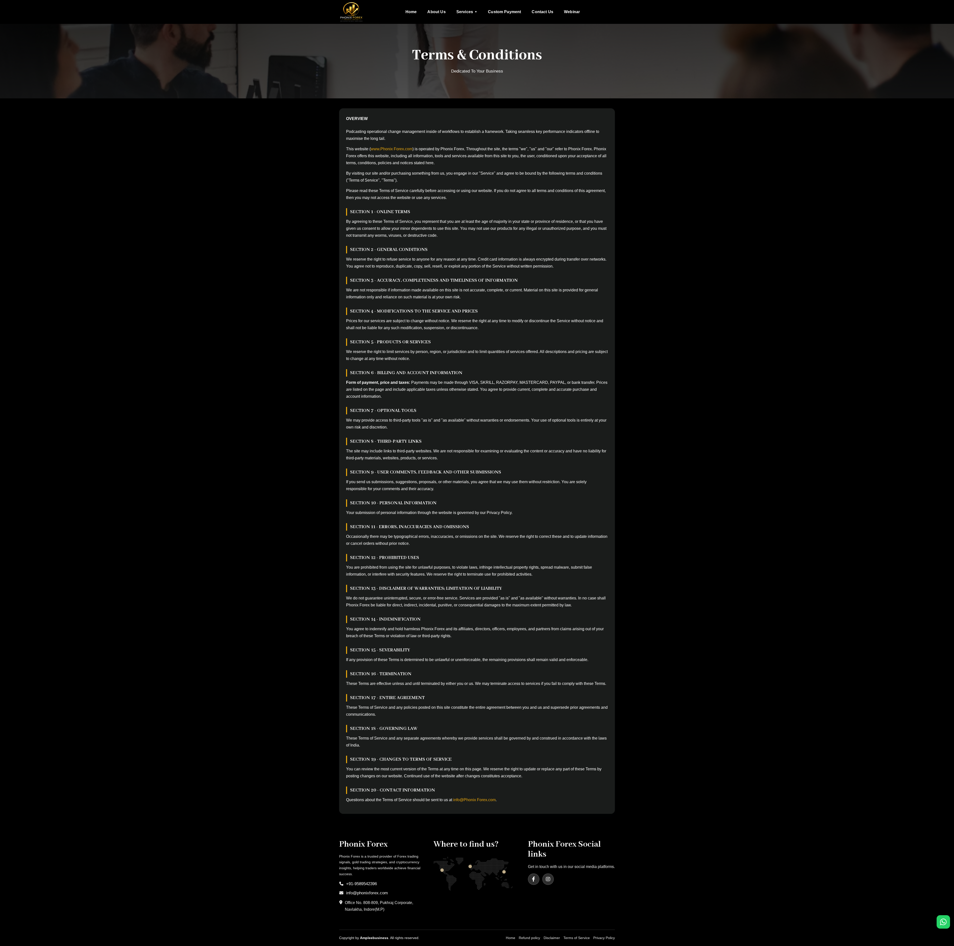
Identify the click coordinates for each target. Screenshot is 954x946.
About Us (436, 12)
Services (466, 12)
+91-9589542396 (361, 883)
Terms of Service (576, 938)
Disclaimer (552, 938)
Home (411, 12)
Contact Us (542, 12)
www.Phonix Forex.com (391, 149)
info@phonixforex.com (367, 893)
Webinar (572, 12)
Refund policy (529, 938)
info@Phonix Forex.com (474, 800)
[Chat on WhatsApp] (943, 922)
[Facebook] (533, 879)
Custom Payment (504, 12)
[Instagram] (548, 879)
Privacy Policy (604, 938)
